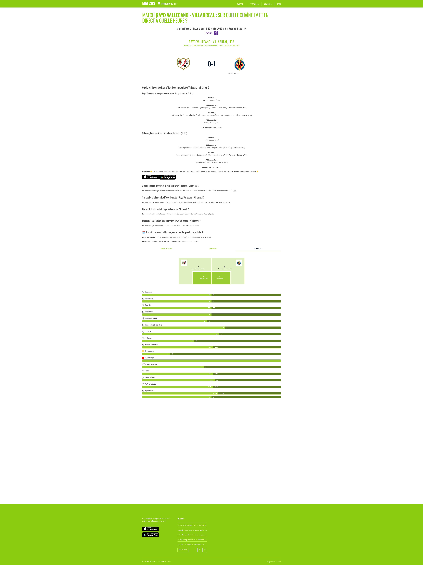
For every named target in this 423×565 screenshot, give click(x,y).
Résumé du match (166, 248)
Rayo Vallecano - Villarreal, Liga (211, 41)
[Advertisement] (211, 440)
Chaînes (267, 4)
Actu (279, 4)
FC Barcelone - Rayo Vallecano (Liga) (172, 237)
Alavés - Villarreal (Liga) (161, 241)
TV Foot (240, 4)
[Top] (417, 560)
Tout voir (183, 550)
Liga (234, 191)
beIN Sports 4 (224, 202)
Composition (213, 248)
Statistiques (258, 248)
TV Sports (253, 4)
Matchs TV (159, 3)
